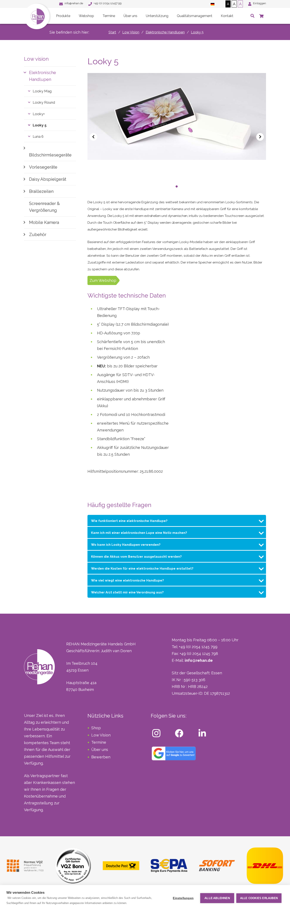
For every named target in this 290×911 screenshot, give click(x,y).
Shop (96, 728)
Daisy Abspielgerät (47, 179)
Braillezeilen (41, 191)
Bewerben (100, 757)
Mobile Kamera (44, 222)
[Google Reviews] (174, 753)
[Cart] (261, 16)
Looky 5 (39, 125)
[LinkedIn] (202, 733)
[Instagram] (156, 733)
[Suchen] (252, 15)
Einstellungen (183, 898)
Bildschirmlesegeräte (50, 155)
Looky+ (39, 114)
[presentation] (93, 137)
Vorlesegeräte (43, 167)
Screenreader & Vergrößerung (44, 207)
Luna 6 (38, 136)
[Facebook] (179, 733)
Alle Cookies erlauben (259, 898)
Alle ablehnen (217, 898)
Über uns (99, 749)
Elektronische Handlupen (42, 76)
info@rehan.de (199, 660)
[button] (168, 186)
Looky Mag (42, 91)
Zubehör (37, 234)
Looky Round (44, 102)
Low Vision (101, 735)
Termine (98, 742)
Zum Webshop (103, 280)
